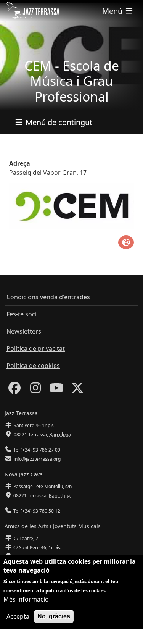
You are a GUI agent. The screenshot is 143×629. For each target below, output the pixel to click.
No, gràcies (53, 616)
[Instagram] (35, 390)
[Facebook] (14, 390)
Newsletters (23, 331)
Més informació (26, 599)
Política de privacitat (35, 348)
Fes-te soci (21, 314)
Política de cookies (33, 365)
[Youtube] (56, 390)
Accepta (17, 616)
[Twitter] (77, 390)
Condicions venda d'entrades (48, 297)
